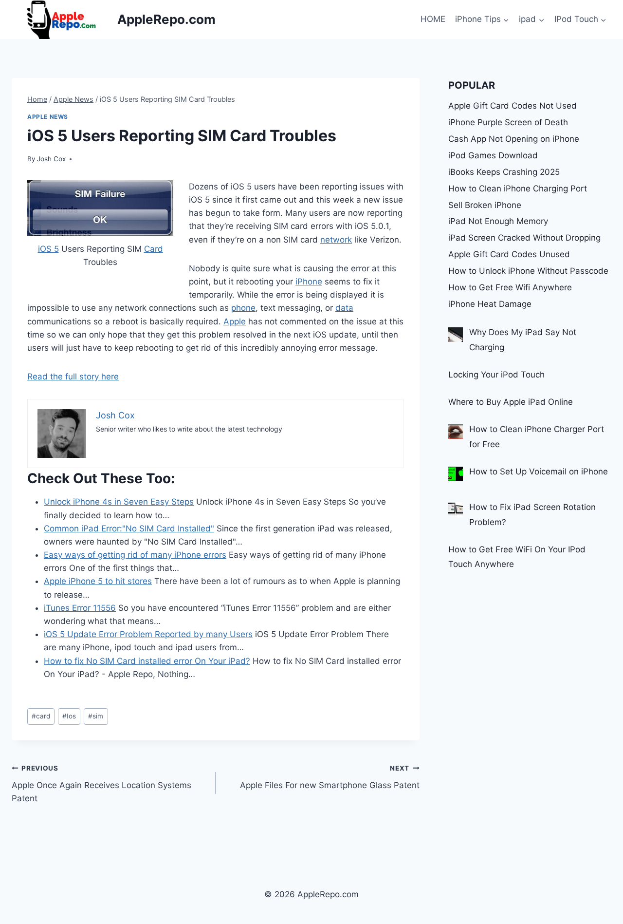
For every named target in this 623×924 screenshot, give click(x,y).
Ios (69, 716)
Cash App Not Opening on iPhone (513, 139)
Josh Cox (51, 159)
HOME (433, 19)
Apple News (47, 116)
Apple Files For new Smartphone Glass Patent (330, 777)
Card (153, 249)
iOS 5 (48, 249)
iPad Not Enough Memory (498, 221)
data (344, 308)
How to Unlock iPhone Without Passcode (528, 271)
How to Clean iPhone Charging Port (517, 188)
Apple (234, 321)
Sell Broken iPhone (484, 205)
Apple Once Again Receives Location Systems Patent (101, 783)
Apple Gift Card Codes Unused (509, 254)
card (41, 716)
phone (243, 308)
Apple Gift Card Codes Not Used (512, 106)
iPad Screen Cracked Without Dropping (524, 238)
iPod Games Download (493, 155)
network (336, 240)
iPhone (308, 281)
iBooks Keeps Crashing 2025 (504, 172)
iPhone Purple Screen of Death (508, 122)
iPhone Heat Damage (489, 304)
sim (95, 716)
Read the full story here (73, 376)
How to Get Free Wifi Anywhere (510, 287)
